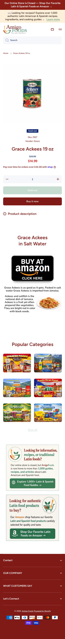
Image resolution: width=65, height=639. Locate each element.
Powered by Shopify (42, 611)
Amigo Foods (27, 611)
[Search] (6, 40)
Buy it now (32, 201)
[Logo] (15, 29)
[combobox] (32, 40)
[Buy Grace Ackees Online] (32, 268)
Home (5, 53)
